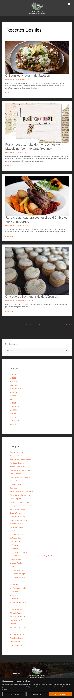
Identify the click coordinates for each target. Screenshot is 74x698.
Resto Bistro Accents (17, 634)
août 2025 (13, 392)
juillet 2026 (13, 374)
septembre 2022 (15, 421)
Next (69, 324)
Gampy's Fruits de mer (17, 513)
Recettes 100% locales (18, 627)
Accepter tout (60, 694)
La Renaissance (15, 541)
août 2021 (13, 424)
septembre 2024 (15, 406)
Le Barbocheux (15, 549)
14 (39, 324)
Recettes (13, 624)
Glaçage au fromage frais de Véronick (31, 296)
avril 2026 (13, 378)
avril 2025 (13, 403)
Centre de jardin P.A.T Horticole (20, 477)
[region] (37, 688)
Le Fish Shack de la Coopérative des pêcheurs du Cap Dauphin (31, 556)
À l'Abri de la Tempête (17, 452)
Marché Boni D (15, 591)
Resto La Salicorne (16, 638)
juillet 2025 (13, 396)
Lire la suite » (9, 93)
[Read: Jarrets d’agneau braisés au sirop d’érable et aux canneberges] (37, 196)
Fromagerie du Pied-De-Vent (19, 502)
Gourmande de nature (17, 516)
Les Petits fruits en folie (18, 588)
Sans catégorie (15, 641)
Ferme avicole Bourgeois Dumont (21, 491)
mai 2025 (13, 399)
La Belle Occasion (16, 531)
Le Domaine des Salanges (19, 552)
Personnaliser (14, 694)
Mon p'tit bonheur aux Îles (18, 602)
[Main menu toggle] (69, 4)
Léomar (12, 566)
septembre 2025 (15, 388)
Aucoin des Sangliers (17, 463)
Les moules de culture (17, 577)
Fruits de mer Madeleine (18, 509)
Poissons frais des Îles (17, 616)
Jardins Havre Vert (16, 524)
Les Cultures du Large (17, 574)
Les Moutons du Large (17, 581)
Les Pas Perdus (15, 584)
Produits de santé (16, 620)
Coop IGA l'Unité (15, 484)
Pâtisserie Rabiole (16, 613)
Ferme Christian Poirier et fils (20, 495)
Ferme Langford (15, 499)
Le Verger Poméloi (16, 563)
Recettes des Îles (16, 631)
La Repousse (14, 545)
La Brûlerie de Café (16, 534)
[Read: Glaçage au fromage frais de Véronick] (37, 270)
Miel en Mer (14, 599)
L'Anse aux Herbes (16, 527)
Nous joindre (61, 676)
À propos (62, 674)
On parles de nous (16, 609)
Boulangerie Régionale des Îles (20, 470)
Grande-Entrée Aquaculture (19, 520)
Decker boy (14, 488)
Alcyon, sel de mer (16, 456)
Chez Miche (14, 481)
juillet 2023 (13, 417)
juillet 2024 (13, 414)
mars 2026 (13, 381)
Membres (13, 595)
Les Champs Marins (17, 570)
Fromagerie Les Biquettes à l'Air (21, 506)
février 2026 (14, 385)
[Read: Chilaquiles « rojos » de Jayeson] (37, 57)
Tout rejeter (37, 694)
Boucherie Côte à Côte (17, 466)
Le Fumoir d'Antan (16, 559)
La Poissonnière (15, 538)
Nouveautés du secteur (18, 606)
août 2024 (13, 410)
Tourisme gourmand (16, 645)
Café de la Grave (15, 474)
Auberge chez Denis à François (20, 459)
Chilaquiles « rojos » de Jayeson (27, 75)
